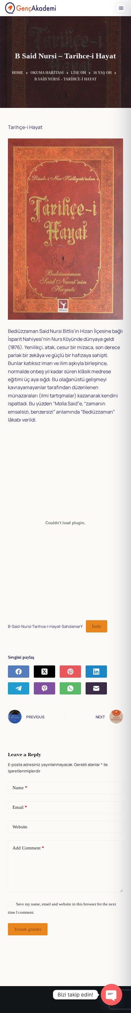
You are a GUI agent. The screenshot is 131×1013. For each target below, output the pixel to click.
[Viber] (44, 688)
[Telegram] (18, 688)
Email (19, 807)
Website (19, 826)
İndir (96, 626)
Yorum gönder (27, 929)
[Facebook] (18, 671)
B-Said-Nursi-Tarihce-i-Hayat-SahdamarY (45, 626)
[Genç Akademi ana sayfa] (30, 8)
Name (19, 787)
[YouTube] (72, 1002)
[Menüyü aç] (121, 8)
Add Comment (28, 847)
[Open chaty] (111, 994)
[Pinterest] (70, 671)
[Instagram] (58, 1002)
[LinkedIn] (96, 671)
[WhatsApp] (70, 688)
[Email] (96, 688)
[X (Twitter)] (44, 671)
